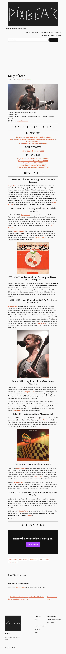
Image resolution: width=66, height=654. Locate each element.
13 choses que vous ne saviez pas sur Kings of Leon (33, 137)
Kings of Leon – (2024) (33, 159)
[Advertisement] (33, 56)
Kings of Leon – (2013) (33, 165)
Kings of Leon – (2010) (33, 167)
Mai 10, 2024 (11, 79)
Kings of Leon (29, 392)
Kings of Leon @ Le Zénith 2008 (33, 151)
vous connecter (21, 587)
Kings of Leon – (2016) (33, 163)
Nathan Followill (13, 562)
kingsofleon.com (22, 121)
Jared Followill (23, 559)
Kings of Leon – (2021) (33, 161)
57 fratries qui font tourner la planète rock (33, 143)
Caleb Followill (12, 559)
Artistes (29, 79)
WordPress (15, 647)
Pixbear (21, 79)
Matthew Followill (44, 559)
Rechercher (54, 40)
